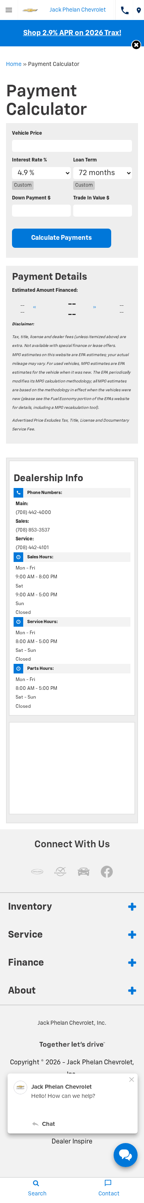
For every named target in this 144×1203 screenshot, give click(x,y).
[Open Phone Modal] (124, 10)
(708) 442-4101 (32, 548)
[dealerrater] (60, 871)
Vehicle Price (27, 133)
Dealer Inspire (72, 1142)
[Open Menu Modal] (9, 10)
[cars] (37, 871)
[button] (136, 45)
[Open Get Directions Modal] (138, 10)
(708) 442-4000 (33, 512)
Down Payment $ (31, 198)
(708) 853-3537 (33, 530)
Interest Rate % (29, 160)
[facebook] (107, 871)
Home (14, 64)
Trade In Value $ (91, 198)
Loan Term (85, 160)
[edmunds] (83, 871)
